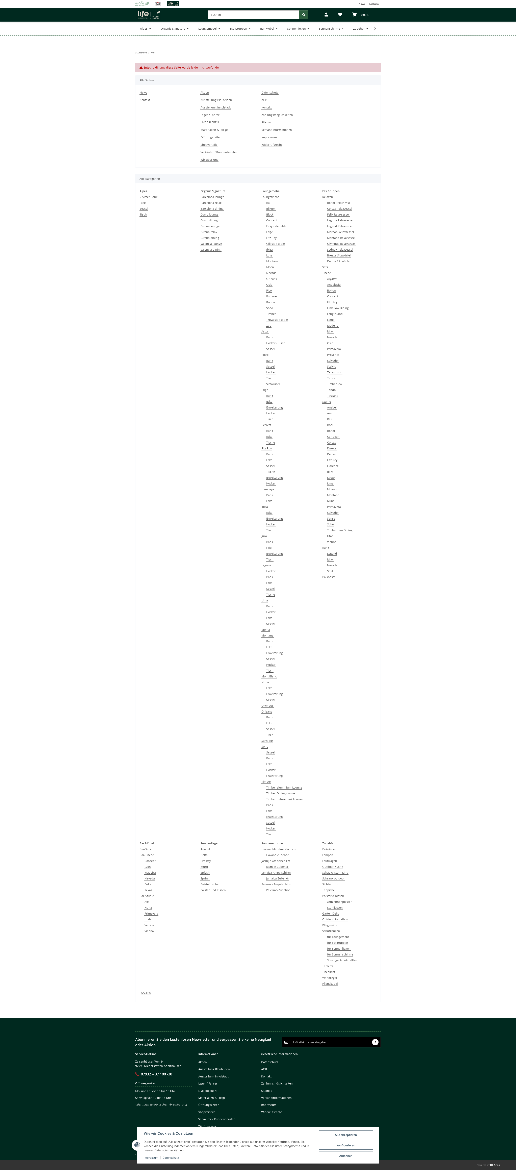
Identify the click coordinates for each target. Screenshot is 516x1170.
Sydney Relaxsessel (340, 249)
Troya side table (277, 320)
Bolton (331, 290)
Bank (269, 337)
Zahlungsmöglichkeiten (277, 115)
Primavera (334, 349)
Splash (205, 872)
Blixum (271, 208)
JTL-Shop (495, 1165)
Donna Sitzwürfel (338, 261)
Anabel (332, 407)
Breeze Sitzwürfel (339, 255)
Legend (332, 553)
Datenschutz (170, 1157)
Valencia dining (211, 249)
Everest (266, 425)
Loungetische (270, 197)
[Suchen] (303, 14)
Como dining (209, 220)
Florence (333, 466)
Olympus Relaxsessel (341, 244)
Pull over (272, 296)
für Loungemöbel (338, 937)
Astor (264, 331)
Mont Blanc (269, 676)
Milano (331, 489)
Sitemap (267, 122)
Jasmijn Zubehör (277, 867)
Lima (264, 600)
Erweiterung (274, 407)
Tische (270, 442)
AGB (264, 100)
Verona (149, 925)
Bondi (331, 431)
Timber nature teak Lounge (284, 799)
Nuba (265, 682)
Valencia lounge (211, 244)
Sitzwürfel (273, 384)
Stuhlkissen (335, 908)
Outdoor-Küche (332, 867)
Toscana (332, 396)
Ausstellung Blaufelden (216, 100)
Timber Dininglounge (280, 793)
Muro (204, 867)
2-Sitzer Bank (148, 197)
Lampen (327, 855)
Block (269, 214)
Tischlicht (328, 972)
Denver (332, 454)
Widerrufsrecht (271, 145)
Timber (271, 314)
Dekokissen (329, 849)
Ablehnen (346, 1155)
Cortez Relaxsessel (339, 208)
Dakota (331, 448)
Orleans (271, 279)
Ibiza (269, 249)
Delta (204, 855)
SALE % (146, 993)
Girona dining (210, 238)
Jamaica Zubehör (277, 878)
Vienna (331, 542)
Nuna (331, 501)
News (362, 3)
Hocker (271, 372)
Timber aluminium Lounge (284, 787)
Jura (264, 536)
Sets (325, 267)
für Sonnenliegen (339, 948)
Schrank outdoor (333, 878)
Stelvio (331, 366)
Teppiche (328, 890)
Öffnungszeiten (211, 137)
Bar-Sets (145, 849)
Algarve (332, 279)
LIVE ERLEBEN (210, 122)
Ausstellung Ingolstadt (216, 107)
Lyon (148, 867)
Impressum (151, 1157)
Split (330, 571)
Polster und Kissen (213, 890)
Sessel (144, 208)
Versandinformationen (276, 130)
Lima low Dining (338, 308)
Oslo (269, 285)
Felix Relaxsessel (338, 214)
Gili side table (275, 244)
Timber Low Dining (340, 530)
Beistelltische (209, 884)
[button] (326, 14)
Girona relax (209, 232)
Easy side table (276, 226)
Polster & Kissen (333, 896)
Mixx (330, 331)
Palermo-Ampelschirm (276, 884)
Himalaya (267, 489)
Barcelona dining (212, 208)
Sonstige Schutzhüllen (342, 960)
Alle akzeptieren (346, 1135)
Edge (269, 232)
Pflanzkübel (330, 984)
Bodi (330, 425)
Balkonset (328, 577)
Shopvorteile (209, 145)
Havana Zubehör (277, 855)
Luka (269, 255)
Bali (268, 203)
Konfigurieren (345, 1145)
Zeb (268, 325)
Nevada (271, 273)
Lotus (330, 320)
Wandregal (329, 978)
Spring (205, 878)
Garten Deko (330, 913)
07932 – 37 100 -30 (156, 1074)
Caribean (333, 437)
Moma (265, 629)
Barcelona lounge (212, 197)
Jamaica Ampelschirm (276, 872)
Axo (329, 413)
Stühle (326, 401)
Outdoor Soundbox (335, 919)
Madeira (332, 325)
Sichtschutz (330, 884)
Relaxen (327, 197)
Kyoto (331, 477)
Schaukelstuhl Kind (335, 872)
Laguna (266, 565)
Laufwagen (329, 861)
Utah (330, 536)
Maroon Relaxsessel (340, 232)
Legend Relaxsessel (340, 226)
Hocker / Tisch (275, 343)
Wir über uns (209, 159)
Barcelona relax (211, 203)
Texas (331, 378)
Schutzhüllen (331, 931)
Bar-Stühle (147, 896)
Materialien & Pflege (214, 130)
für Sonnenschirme (340, 954)
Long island (335, 314)
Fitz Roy (271, 238)
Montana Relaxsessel (341, 238)
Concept (271, 220)
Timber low (334, 384)
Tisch (143, 214)
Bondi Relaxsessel (339, 203)
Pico (269, 290)
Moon (270, 267)
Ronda (270, 302)
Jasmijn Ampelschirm (275, 861)
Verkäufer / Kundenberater (219, 152)
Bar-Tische (147, 855)
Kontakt (374, 3)
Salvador (267, 741)
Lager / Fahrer (210, 115)
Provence (333, 355)
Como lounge (209, 214)
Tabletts (327, 966)
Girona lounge (210, 226)
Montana (272, 261)
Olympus (267, 705)
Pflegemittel (330, 925)
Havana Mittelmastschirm (278, 849)
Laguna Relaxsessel (340, 220)
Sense (331, 518)
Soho (269, 308)
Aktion (205, 92)
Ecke (143, 203)
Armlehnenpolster (339, 902)
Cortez (331, 442)
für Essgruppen (337, 943)
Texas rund (334, 372)
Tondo (331, 390)
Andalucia (334, 285)
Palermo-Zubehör (278, 890)
